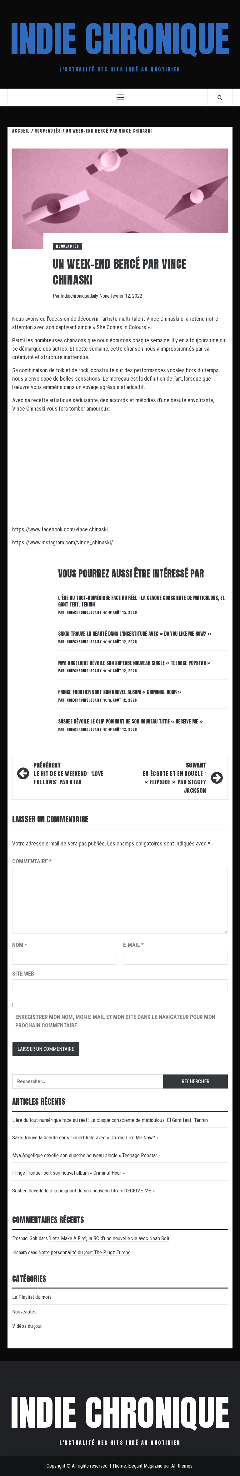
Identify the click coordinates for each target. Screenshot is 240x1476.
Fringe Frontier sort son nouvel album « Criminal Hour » (119, 692)
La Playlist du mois (32, 1297)
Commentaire (32, 861)
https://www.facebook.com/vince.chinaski (60, 529)
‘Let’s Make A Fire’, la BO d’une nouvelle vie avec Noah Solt (109, 1238)
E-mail (133, 945)
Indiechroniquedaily (80, 296)
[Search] (220, 97)
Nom (19, 945)
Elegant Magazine (145, 1466)
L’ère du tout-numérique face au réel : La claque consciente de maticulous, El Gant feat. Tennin (141, 601)
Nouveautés (67, 246)
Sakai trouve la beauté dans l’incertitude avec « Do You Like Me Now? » (134, 633)
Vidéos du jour (27, 1326)
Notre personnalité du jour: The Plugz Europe (84, 1252)
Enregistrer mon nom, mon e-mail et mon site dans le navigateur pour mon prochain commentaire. (115, 1021)
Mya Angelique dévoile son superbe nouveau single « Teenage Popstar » (134, 663)
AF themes (181, 1466)
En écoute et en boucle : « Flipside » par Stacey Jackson (174, 778)
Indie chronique (120, 39)
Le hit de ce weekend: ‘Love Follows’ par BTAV (68, 773)
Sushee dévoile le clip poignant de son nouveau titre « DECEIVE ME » (130, 721)
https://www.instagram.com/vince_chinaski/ (62, 542)
